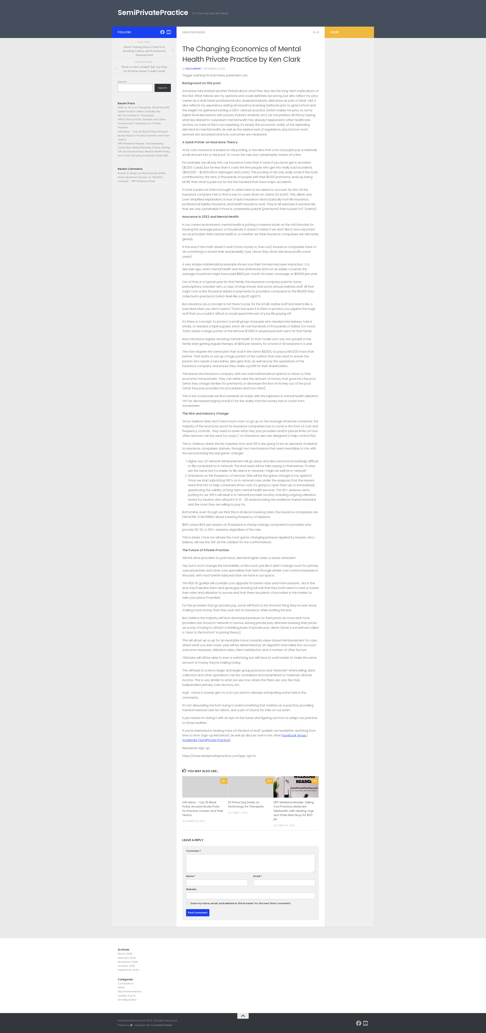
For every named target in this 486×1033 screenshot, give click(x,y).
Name (190, 876)
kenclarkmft (194, 68)
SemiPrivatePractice (153, 12)
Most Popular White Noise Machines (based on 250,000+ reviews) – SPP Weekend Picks (142, 177)
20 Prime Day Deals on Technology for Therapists (246, 804)
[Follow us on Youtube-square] (168, 32)
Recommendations (130, 991)
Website (191, 889)
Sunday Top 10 (127, 995)
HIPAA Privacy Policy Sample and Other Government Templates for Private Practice (142, 123)
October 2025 (126, 966)
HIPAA (121, 987)
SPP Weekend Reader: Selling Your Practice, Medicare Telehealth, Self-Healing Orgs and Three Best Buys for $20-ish (293, 810)
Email (257, 876)
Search (122, 82)
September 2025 (128, 970)
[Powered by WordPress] (131, 1025)
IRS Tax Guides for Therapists (136, 115)
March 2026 (125, 953)
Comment (193, 851)
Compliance (125, 983)
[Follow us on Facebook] (162, 32)
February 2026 (127, 958)
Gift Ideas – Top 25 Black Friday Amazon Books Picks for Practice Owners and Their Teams (202, 808)
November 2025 (128, 962)
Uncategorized (193, 32)
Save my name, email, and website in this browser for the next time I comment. (241, 903)
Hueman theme (163, 1025)
